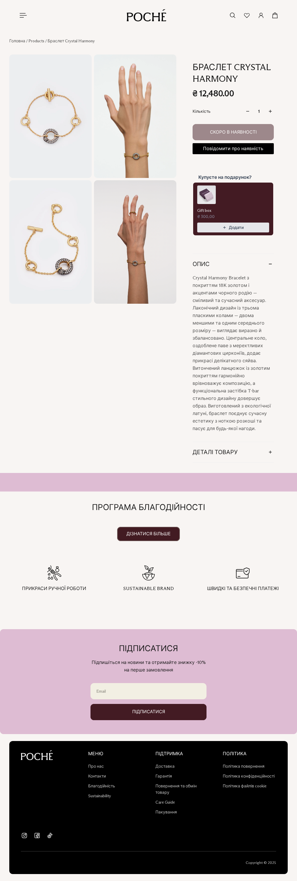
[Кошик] (275, 15)
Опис (201, 264)
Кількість (202, 111)
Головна (17, 40)
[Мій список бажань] (247, 15)
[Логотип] (146, 15)
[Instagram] (24, 835)
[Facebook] (37, 835)
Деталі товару (215, 452)
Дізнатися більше (148, 533)
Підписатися (148, 711)
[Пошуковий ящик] (233, 15)
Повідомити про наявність (233, 148)
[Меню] (22, 15)
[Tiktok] (50, 835)
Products (36, 40)
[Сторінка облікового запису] (261, 15)
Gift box (204, 210)
